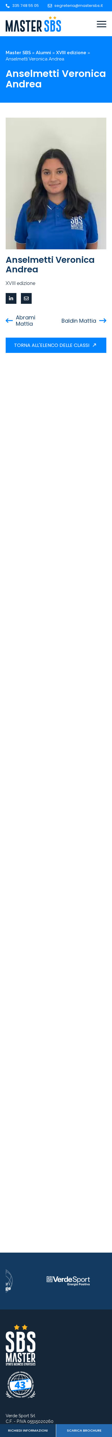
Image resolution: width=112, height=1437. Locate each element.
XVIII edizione (71, 52)
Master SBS (18, 52)
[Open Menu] (101, 24)
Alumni (43, 52)
